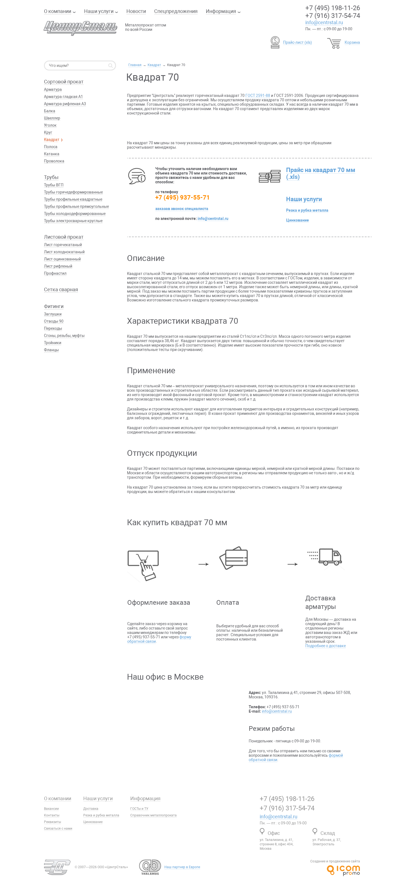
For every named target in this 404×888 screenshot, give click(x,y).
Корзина (352, 42)
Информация (221, 11)
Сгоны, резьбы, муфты (64, 335)
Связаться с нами (58, 828)
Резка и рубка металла (307, 210)
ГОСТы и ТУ (139, 809)
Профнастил (55, 273)
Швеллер (52, 118)
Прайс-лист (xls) (297, 42)
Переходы (53, 328)
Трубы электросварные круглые (73, 221)
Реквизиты (52, 822)
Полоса (50, 147)
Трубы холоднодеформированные (75, 213)
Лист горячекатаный (63, 245)
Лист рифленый (58, 266)
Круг (48, 132)
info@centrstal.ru (324, 22)
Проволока (54, 161)
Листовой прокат (64, 237)
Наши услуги (99, 11)
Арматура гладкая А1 (63, 96)
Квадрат (154, 65)
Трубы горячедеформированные (73, 192)
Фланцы (51, 350)
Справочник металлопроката (153, 815)
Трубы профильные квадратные (73, 199)
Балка (49, 111)
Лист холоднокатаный (64, 252)
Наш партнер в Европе (182, 867)
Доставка (90, 809)
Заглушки (53, 314)
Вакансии (51, 809)
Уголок (50, 125)
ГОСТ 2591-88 (257, 95)
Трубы (51, 177)
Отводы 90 (53, 321)
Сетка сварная (61, 289)
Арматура (53, 89)
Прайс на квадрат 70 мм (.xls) (320, 173)
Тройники (52, 343)
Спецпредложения (176, 11)
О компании (57, 11)
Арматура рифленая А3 (65, 104)
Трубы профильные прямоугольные (76, 206)
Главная (135, 65)
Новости (136, 11)
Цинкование (297, 220)
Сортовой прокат (64, 82)
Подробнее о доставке (325, 646)
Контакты (51, 815)
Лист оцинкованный (62, 259)
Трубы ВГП (53, 185)
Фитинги (53, 306)
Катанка (51, 154)
